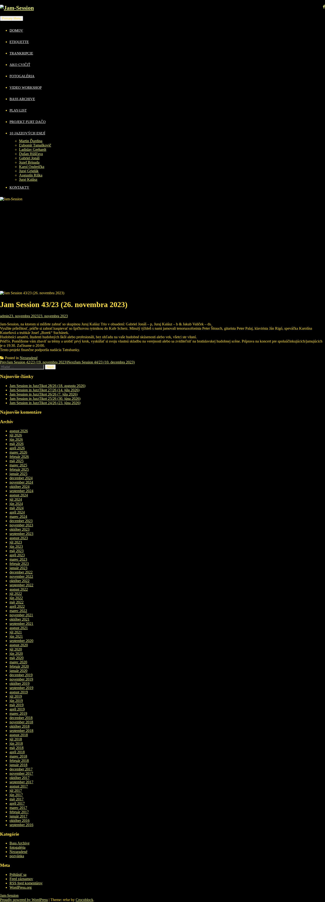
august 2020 (19, 645)
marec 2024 (18, 517)
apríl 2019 (17, 709)
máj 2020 (17, 658)
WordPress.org (21, 887)
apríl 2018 (17, 752)
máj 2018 (17, 748)
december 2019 (21, 675)
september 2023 (21, 534)
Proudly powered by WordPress (24, 900)
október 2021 (20, 619)
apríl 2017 (17, 803)
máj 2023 (17, 551)
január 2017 (18, 816)
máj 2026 (17, 444)
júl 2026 (16, 435)
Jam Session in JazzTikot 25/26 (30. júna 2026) (45, 399)
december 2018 (21, 718)
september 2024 (21, 491)
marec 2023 (18, 559)
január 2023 (18, 568)
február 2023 (19, 564)
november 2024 (21, 482)
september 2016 (21, 825)
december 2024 (21, 478)
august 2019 (19, 692)
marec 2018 (18, 756)
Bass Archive (22, 99)
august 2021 (19, 628)
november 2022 (21, 576)
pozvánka (17, 856)
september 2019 (21, 688)
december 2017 (21, 769)
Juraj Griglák (29, 171)
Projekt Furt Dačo (28, 122)
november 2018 (21, 722)
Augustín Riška (30, 175)
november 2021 (21, 615)
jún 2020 (16, 654)
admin (4, 316)
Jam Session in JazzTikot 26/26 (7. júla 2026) (44, 394)
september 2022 (21, 585)
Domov (16, 30)
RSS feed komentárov (26, 883)
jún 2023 (16, 546)
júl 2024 (16, 499)
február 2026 (19, 457)
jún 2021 (16, 636)
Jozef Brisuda (29, 162)
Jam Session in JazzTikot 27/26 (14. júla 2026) (44, 390)
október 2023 (20, 529)
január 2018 (18, 765)
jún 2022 (16, 598)
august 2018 (19, 735)
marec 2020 (18, 662)
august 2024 (19, 495)
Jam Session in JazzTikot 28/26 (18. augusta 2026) (47, 386)
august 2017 (19, 786)
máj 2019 (17, 705)
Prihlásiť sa (18, 875)
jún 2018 (16, 743)
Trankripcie (21, 53)
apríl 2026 (17, 448)
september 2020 (21, 641)
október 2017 (20, 778)
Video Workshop (26, 87)
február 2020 (19, 666)
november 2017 (21, 773)
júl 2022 (16, 594)
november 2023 (21, 525)
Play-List (18, 110)
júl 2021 (16, 632)
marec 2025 (18, 465)
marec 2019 (18, 713)
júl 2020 (16, 649)
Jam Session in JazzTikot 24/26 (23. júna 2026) (45, 403)
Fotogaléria (22, 76)
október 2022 (20, 581)
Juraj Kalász (28, 179)
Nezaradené (29, 358)
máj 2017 (17, 799)
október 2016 (20, 821)
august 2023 (19, 538)
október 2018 (20, 726)
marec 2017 (18, 808)
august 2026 (19, 431)
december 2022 (21, 572)
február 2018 (19, 761)
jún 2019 (16, 701)
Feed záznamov (21, 879)
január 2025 (18, 474)
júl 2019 (16, 696)
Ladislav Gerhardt (32, 149)
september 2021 (21, 624)
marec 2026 (18, 452)
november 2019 (21, 679)
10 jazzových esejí (27, 133)
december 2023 (21, 521)
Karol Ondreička (31, 167)
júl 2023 (16, 542)
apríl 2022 (17, 606)
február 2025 (19, 469)
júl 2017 (16, 791)
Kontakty (19, 187)
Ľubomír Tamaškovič (35, 145)
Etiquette (19, 42)
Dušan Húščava (31, 154)
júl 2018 (16, 739)
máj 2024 (17, 508)
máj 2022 (17, 602)
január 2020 (18, 671)
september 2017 (21, 782)
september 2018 (21, 731)
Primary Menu (11, 18)
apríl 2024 (17, 512)
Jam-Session (9, 895)
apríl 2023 (17, 555)
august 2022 (19, 589)
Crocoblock (84, 900)
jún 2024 (16, 504)
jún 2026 (16, 439)
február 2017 (19, 812)
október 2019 (20, 683)
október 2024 (20, 487)
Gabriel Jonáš (29, 158)
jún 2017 (16, 795)
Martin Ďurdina (30, 141)
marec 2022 (18, 611)
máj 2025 (17, 461)
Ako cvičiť (20, 65)
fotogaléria (17, 847)
